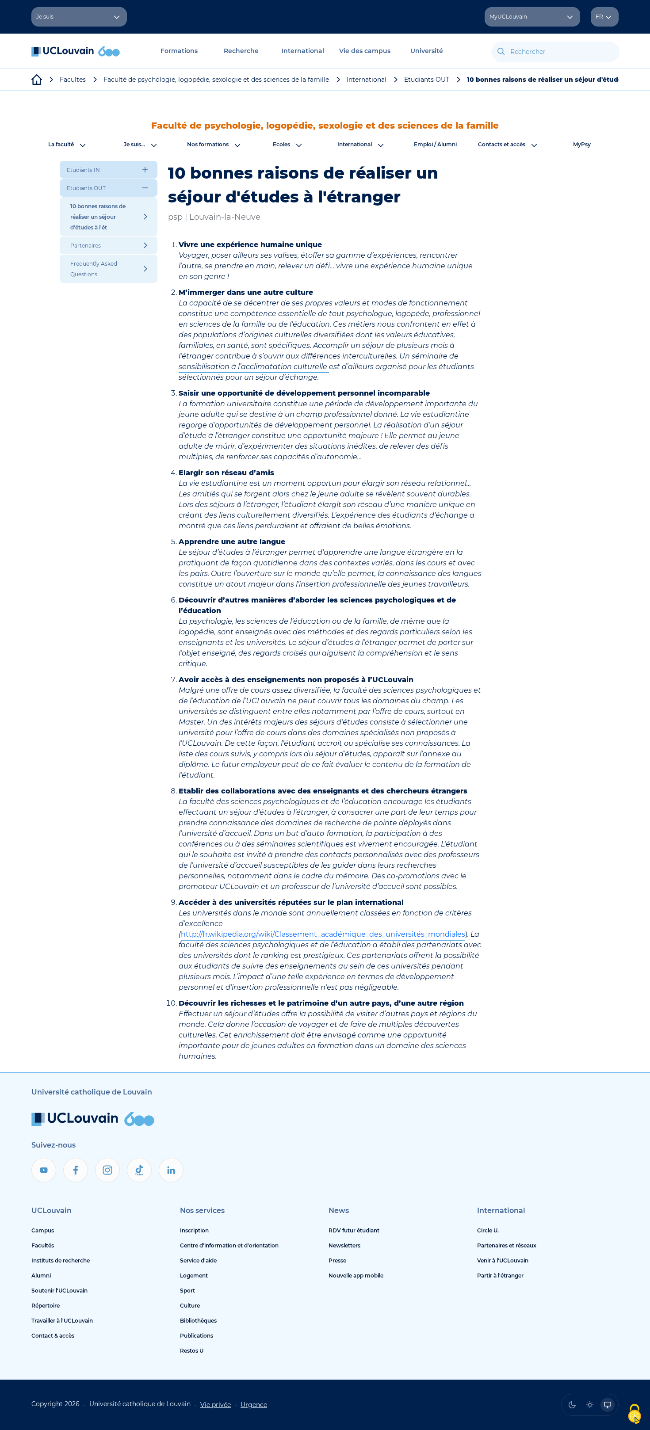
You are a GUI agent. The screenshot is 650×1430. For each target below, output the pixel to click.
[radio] (572, 1405)
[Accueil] (75, 56)
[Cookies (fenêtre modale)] (634, 1414)
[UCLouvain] (36, 79)
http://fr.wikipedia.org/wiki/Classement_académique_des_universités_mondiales (323, 934)
